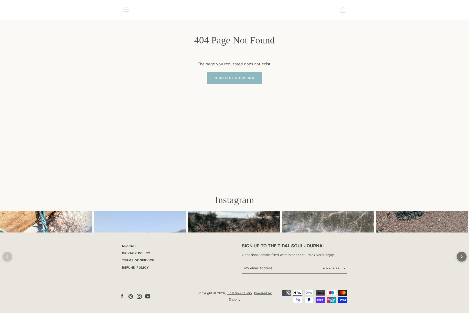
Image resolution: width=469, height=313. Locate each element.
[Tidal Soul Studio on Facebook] (122, 295)
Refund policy (135, 267)
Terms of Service (138, 260)
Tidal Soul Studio (239, 293)
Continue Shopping (235, 78)
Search (129, 246)
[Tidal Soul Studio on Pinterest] (130, 295)
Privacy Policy (136, 253)
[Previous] (7, 257)
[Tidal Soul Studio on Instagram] (139, 295)
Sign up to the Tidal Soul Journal (283, 245)
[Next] (462, 257)
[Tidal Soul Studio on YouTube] (147, 295)
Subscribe (331, 268)
